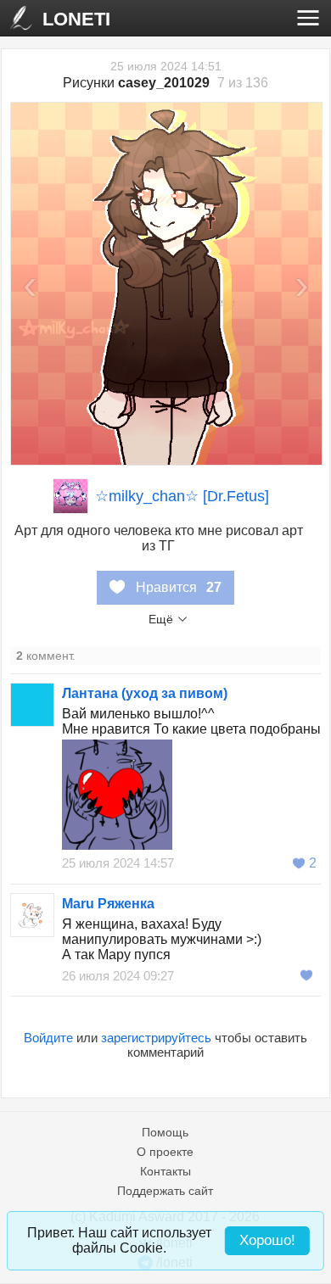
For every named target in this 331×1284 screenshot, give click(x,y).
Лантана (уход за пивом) (144, 693)
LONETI (76, 19)
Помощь (165, 1132)
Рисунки (136, 82)
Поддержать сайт (165, 1190)
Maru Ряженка (108, 903)
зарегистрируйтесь (156, 1037)
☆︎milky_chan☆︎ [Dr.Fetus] (182, 496)
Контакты (165, 1171)
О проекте (165, 1151)
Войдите (48, 1037)
